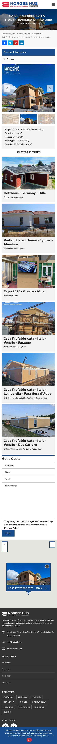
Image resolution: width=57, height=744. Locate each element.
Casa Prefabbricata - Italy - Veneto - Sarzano (25, 340)
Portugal (24, 707)
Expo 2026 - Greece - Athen (25, 291)
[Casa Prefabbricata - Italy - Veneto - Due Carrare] (28, 420)
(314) (30, 34)
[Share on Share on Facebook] (4, 42)
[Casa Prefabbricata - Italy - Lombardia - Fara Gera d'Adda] (28, 369)
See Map (10, 59)
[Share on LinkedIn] (21, 42)
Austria (8, 697)
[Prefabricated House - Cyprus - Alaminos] (28, 220)
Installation (6, 676)
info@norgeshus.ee (14, 648)
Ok (29, 740)
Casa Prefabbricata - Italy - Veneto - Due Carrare (25, 442)
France (37, 697)
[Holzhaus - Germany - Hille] (28, 173)
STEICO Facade (21, 144)
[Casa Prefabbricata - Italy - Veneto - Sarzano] (28, 318)
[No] (53, 735)
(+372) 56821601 (14, 642)
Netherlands (39, 702)
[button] (50, 88)
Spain (7, 712)
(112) (6, 37)
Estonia (23, 697)
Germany (9, 702)
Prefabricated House (31, 129)
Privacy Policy (11, 528)
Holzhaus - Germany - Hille (25, 193)
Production (6, 669)
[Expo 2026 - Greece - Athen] (28, 271)
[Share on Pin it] (15, 42)
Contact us (6, 682)
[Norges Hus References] (19, 4)
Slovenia (39, 707)
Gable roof (22, 140)
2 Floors (17, 136)
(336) (8, 34)
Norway (8, 707)
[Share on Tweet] (10, 42)
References (6, 662)
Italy (17, 133)
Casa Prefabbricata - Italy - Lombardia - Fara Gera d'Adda (27, 391)
